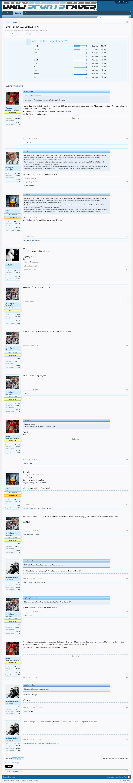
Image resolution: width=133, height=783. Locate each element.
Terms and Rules (125, 780)
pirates (31, 34)
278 (18, 230)
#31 (127, 578)
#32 (127, 612)
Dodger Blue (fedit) (9, 777)
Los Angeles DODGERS (21, 30)
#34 (127, 707)
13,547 (17, 585)
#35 (127, 739)
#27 (127, 390)
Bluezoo (8, 108)
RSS (129, 777)
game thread (22, 34)
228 (18, 124)
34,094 (17, 272)
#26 (127, 345)
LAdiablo (9, 265)
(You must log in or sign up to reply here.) (115, 758)
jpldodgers (9, 304)
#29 (127, 504)
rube (25, 143)
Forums (27, 13)
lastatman (27, 743)
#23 (127, 236)
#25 (127, 301)
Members (37, 13)
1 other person (49, 743)
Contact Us (110, 777)
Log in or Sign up (122, 2)
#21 (127, 139)
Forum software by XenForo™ (21, 780)
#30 (127, 531)
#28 (127, 460)
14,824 (17, 175)
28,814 (17, 118)
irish (37, 30)
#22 (127, 182)
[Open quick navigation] (127, 22)
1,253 (18, 279)
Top (125, 777)
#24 (127, 269)
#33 (127, 677)
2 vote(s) (95, 46)
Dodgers (18, 13)
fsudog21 (9, 168)
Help (116, 777)
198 (18, 181)
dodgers (13, 34)
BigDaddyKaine (28, 508)
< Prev (15, 86)
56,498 (17, 223)
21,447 (17, 316)
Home (9, 13)
